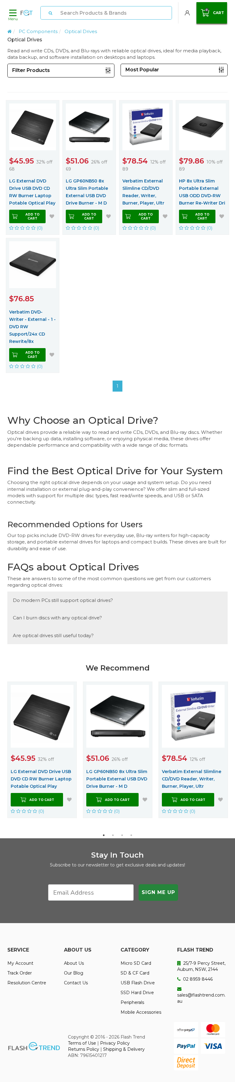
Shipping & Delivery (124, 1049)
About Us (74, 963)
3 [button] (122, 835)
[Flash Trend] (26, 13)
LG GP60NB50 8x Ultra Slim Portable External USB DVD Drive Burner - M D (87, 192)
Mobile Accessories (141, 1012)
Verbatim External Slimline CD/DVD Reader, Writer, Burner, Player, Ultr (143, 192)
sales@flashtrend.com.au (201, 998)
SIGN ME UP (158, 892)
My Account (20, 963)
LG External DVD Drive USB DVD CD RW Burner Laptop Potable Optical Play (32, 192)
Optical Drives (81, 31)
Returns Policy (83, 1049)
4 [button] (131, 835)
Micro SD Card (136, 963)
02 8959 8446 (197, 979)
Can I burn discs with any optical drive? (57, 618)
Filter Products (31, 70)
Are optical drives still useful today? (53, 635)
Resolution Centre (26, 983)
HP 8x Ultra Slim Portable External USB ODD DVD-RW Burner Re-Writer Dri (202, 192)
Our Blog (73, 973)
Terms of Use (82, 1043)
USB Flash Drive (138, 983)
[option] (42, 750)
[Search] (50, 12)
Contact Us (76, 983)
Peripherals (132, 1002)
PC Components (38, 31)
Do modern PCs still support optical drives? (63, 600)
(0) (39, 228)
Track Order (19, 973)
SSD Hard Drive (137, 992)
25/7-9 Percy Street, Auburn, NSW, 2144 (201, 966)
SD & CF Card (135, 973)
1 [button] (104, 835)
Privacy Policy (115, 1043)
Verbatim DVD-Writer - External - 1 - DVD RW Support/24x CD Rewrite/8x (32, 326)
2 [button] (113, 835)
